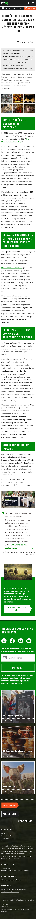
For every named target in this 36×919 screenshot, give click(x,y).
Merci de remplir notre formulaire (12, 880)
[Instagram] (20, 640)
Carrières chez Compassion (10, 892)
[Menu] (32, 3)
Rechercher (5, 904)
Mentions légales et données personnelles (15, 909)
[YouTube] (28, 640)
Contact (4, 912)
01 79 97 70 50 (6, 868)
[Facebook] (12, 640)
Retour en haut (25, 821)
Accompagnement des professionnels (13, 889)
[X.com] (4, 640)
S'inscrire (17, 668)
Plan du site (5, 906)
